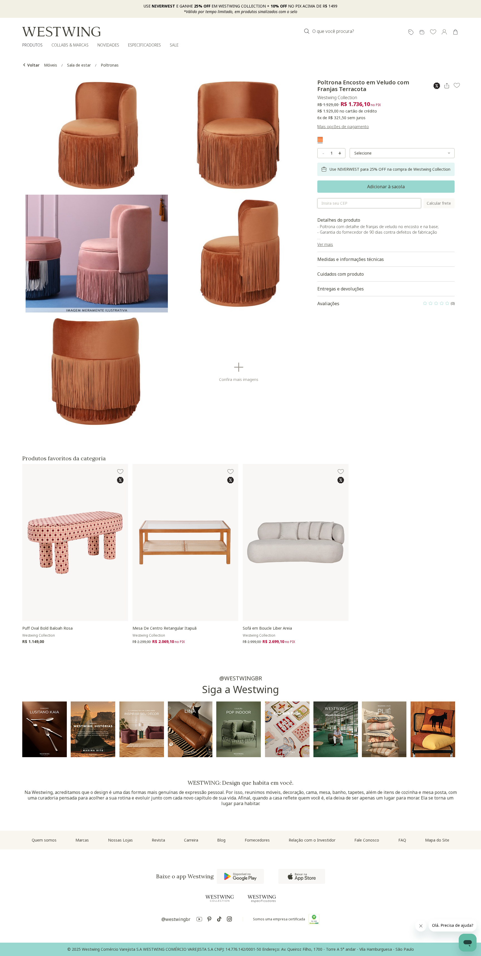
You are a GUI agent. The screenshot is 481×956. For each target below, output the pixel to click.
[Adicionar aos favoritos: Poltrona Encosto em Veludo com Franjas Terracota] (456, 85)
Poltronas (110, 65)
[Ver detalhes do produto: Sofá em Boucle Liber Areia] (296, 542)
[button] (433, 32)
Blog (221, 840)
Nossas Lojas (120, 840)
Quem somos (44, 840)
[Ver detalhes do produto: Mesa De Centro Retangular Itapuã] (185, 542)
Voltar (33, 65)
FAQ (402, 840)
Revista (158, 840)
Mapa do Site (437, 840)
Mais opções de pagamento (343, 126)
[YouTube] (199, 920)
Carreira (191, 840)
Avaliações (386, 304)
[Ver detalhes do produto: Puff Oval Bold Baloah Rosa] (75, 542)
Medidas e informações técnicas (350, 259)
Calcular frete (439, 203)
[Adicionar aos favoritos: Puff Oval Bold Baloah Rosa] (120, 471)
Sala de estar (79, 65)
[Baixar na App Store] (301, 876)
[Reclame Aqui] (314, 919)
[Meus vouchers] (411, 32)
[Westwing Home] (61, 31)
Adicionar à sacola (386, 187)
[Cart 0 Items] (455, 32)
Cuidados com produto (340, 274)
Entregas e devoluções (340, 289)
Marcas (82, 840)
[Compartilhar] (446, 85)
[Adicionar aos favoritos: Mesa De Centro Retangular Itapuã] (230, 471)
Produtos (32, 45)
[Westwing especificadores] (262, 899)
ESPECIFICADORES (144, 45)
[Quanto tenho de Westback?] (422, 32)
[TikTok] (219, 920)
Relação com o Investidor (312, 840)
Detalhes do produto (378, 232)
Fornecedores (257, 840)
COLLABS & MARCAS (70, 45)
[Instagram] (229, 920)
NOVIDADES (108, 45)
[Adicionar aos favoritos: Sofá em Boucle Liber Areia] (340, 471)
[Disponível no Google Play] (240, 876)
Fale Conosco (366, 840)
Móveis (50, 65)
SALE (174, 45)
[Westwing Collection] (220, 898)
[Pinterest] (209, 920)
